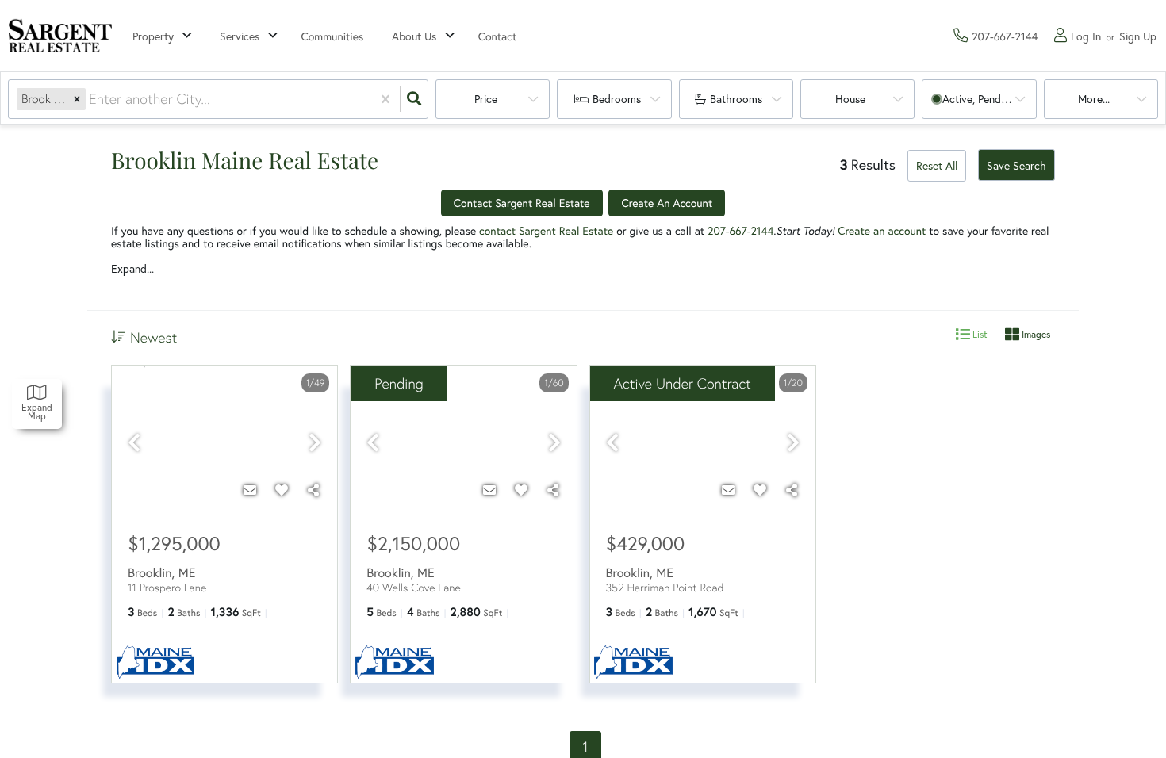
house (850, 98)
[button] (77, 99)
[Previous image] (134, 443)
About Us (414, 36)
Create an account (882, 230)
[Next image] (315, 443)
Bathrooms (736, 98)
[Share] (313, 490)
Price (485, 98)
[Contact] (250, 490)
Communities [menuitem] (332, 36)
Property (153, 36)
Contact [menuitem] (497, 36)
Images (1034, 334)
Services (239, 36)
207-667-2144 (740, 230)
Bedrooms (617, 98)
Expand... (132, 268)
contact (499, 230)
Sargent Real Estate (566, 230)
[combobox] (91, 99)
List (979, 334)
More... (1094, 98)
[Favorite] (281, 490)
